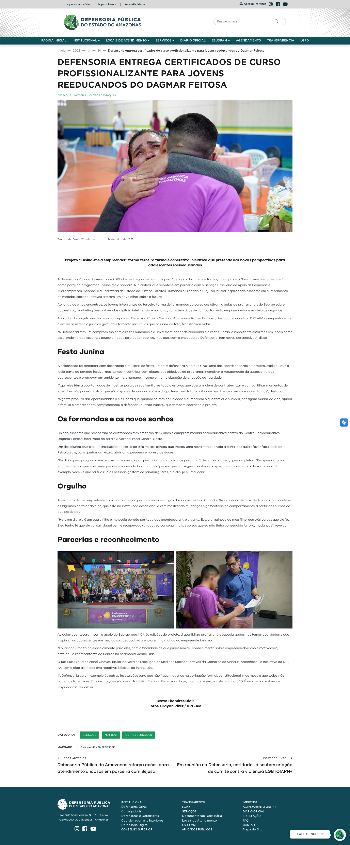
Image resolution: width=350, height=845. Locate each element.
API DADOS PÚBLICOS (197, 829)
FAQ (246, 820)
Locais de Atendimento (199, 820)
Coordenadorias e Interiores (142, 820)
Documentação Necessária (202, 815)
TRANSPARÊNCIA (280, 40)
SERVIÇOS (163, 40)
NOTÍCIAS (80, 95)
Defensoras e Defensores (140, 815)
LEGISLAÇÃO (252, 815)
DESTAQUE (64, 95)
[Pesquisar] (276, 21)
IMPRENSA (250, 802)
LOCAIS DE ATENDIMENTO (126, 40)
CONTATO (249, 825)
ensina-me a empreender (98, 747)
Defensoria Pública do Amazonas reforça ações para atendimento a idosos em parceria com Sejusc (113, 765)
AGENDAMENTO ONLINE (259, 806)
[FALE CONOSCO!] (340, 835)
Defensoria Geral (134, 806)
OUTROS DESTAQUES (102, 95)
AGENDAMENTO (248, 40)
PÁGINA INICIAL (53, 40)
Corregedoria (131, 811)
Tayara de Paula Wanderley (77, 239)
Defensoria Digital (134, 825)
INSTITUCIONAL (85, 40)
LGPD (304, 40)
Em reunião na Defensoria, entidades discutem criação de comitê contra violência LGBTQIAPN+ (234, 765)
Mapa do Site (252, 829)
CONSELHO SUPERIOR (137, 829)
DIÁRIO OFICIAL (193, 40)
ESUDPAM (219, 40)
